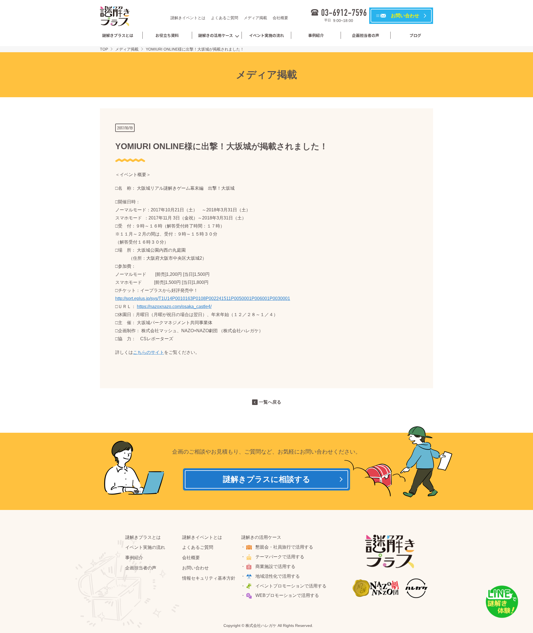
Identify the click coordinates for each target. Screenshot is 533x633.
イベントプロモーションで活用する (290, 586)
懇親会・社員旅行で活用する (284, 547)
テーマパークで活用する (279, 556)
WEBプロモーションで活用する (287, 595)
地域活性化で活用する (277, 576)
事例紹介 (316, 35)
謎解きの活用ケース (215, 35)
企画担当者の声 (365, 35)
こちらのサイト (148, 352)
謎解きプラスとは (117, 35)
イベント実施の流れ (266, 35)
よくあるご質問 (224, 18)
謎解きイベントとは (187, 18)
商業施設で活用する (275, 566)
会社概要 (280, 18)
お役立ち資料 (167, 35)
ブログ (415, 35)
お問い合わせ (195, 568)
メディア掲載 (255, 18)
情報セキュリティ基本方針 (208, 578)
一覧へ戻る (270, 402)
